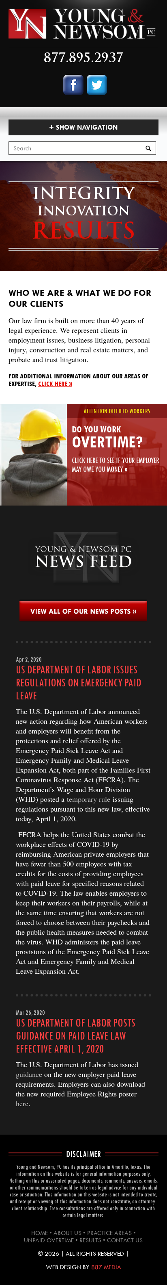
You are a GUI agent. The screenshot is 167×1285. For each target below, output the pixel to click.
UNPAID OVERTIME (49, 1240)
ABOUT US (67, 1233)
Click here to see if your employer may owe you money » (115, 465)
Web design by (83, 1267)
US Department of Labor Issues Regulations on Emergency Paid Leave (78, 682)
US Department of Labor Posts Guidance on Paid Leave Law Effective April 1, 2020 (75, 1035)
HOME (39, 1233)
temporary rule (88, 799)
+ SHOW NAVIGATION (83, 127)
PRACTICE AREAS (109, 1233)
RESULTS (90, 1240)
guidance (29, 1074)
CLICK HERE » (55, 384)
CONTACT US (125, 1240)
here (22, 1103)
